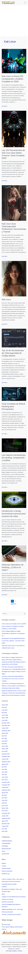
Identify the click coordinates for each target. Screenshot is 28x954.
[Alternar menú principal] (25, 2)
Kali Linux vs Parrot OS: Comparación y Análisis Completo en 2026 (12, 79)
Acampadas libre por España (9, 884)
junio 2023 (4, 797)
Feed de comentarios (7, 871)
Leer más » (4, 106)
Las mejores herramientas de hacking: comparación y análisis (14, 457)
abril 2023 (4, 803)
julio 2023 (4, 795)
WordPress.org (5, 873)
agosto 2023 (5, 792)
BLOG (3, 894)
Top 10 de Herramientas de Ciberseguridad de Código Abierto (13, 353)
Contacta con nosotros (7, 899)
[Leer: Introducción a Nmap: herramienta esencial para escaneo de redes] (14, 499)
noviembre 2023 (6, 785)
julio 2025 (4, 735)
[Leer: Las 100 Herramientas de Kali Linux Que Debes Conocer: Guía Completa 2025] (14, 129)
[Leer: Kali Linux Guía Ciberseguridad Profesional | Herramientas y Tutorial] (14, 203)
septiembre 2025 (6, 730)
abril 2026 (4, 712)
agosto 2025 (5, 733)
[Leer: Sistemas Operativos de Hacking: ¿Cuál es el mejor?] (14, 553)
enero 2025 (4, 751)
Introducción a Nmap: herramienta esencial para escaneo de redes (14, 513)
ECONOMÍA (5, 846)
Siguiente (14, 604)
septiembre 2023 (6, 790)
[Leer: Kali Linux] (14, 278)
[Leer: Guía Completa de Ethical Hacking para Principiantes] (14, 394)
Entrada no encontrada (7, 902)
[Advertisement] (14, 20)
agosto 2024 (5, 764)
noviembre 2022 (6, 813)
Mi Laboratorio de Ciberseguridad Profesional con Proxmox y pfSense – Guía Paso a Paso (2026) (13, 641)
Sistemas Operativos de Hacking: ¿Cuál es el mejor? (13, 567)
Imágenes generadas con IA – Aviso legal (12, 909)
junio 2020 (4, 828)
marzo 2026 (5, 715)
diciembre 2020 (6, 823)
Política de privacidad (7, 912)
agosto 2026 (5, 705)
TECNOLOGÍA (5, 853)
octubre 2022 (5, 816)
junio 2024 (4, 769)
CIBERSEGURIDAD (7, 841)
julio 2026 (4, 707)
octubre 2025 (5, 728)
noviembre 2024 (6, 756)
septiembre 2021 (6, 818)
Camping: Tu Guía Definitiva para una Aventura (14, 896)
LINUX (3, 851)
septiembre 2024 (6, 761)
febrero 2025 (5, 748)
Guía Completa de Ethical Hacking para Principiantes (13, 406)
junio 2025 (4, 738)
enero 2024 (4, 779)
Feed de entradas (6, 868)
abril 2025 (4, 743)
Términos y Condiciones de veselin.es (11, 914)
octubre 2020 (5, 826)
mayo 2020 (4, 831)
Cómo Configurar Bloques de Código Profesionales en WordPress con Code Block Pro (13, 633)
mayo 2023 (4, 800)
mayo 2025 (4, 741)
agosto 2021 (5, 821)
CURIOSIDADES (6, 843)
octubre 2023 (5, 787)
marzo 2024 (5, 777)
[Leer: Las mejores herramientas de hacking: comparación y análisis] (14, 445)
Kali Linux (6, 299)
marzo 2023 (5, 805)
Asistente (4, 886)
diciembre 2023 (6, 782)
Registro (4, 863)
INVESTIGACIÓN (6, 848)
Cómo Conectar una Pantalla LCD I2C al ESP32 (14, 623)
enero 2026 (4, 720)
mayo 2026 (4, 710)
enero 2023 (4, 810)
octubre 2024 (5, 759)
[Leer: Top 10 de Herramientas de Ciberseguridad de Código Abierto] (14, 338)
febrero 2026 (5, 717)
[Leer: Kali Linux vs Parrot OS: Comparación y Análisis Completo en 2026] (14, 61)
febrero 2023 (5, 808)
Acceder (4, 866)
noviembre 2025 (6, 725)
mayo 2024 (4, 772)
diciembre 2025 (6, 723)
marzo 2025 (5, 746)
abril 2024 (4, 774)
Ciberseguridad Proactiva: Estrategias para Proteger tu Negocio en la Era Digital (14, 671)
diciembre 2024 (6, 754)
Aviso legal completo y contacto (14, 951)
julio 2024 (4, 766)
